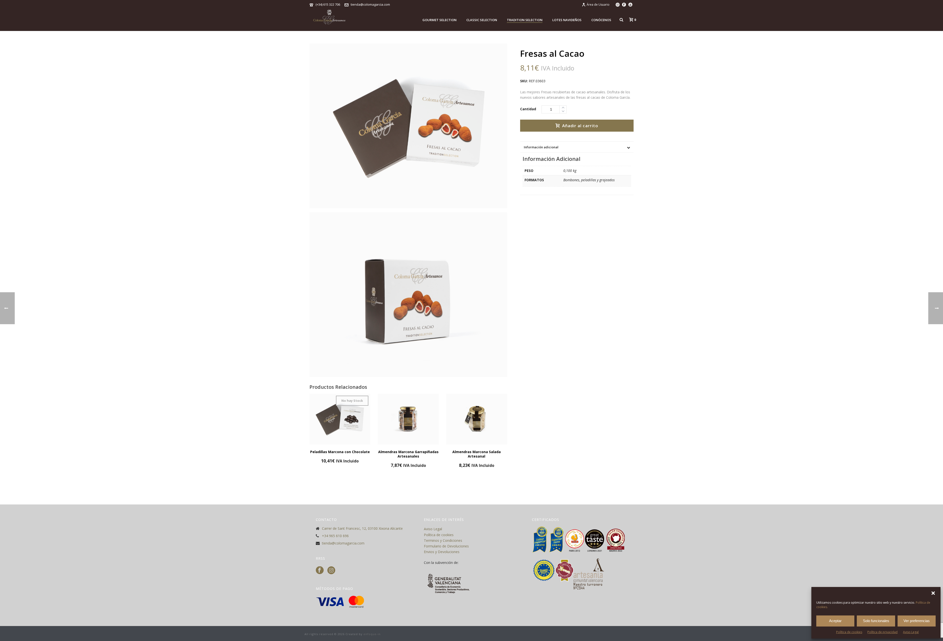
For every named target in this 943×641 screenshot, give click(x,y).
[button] (933, 593)
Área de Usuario (598, 4)
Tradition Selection (524, 20)
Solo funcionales (876, 621)
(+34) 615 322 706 (328, 4)
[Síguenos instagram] (331, 570)
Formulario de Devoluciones (446, 546)
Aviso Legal (911, 632)
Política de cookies (849, 632)
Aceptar (835, 621)
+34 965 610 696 (335, 536)
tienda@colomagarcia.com (370, 4)
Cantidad (528, 109)
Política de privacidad (882, 632)
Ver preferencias (916, 621)
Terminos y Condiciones (443, 540)
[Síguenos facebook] (320, 570)
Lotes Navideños (567, 20)
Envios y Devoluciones (441, 551)
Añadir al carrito (580, 125)
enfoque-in (372, 634)
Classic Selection (481, 20)
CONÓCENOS (601, 20)
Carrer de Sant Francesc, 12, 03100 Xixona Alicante (362, 528)
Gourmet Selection (439, 20)
